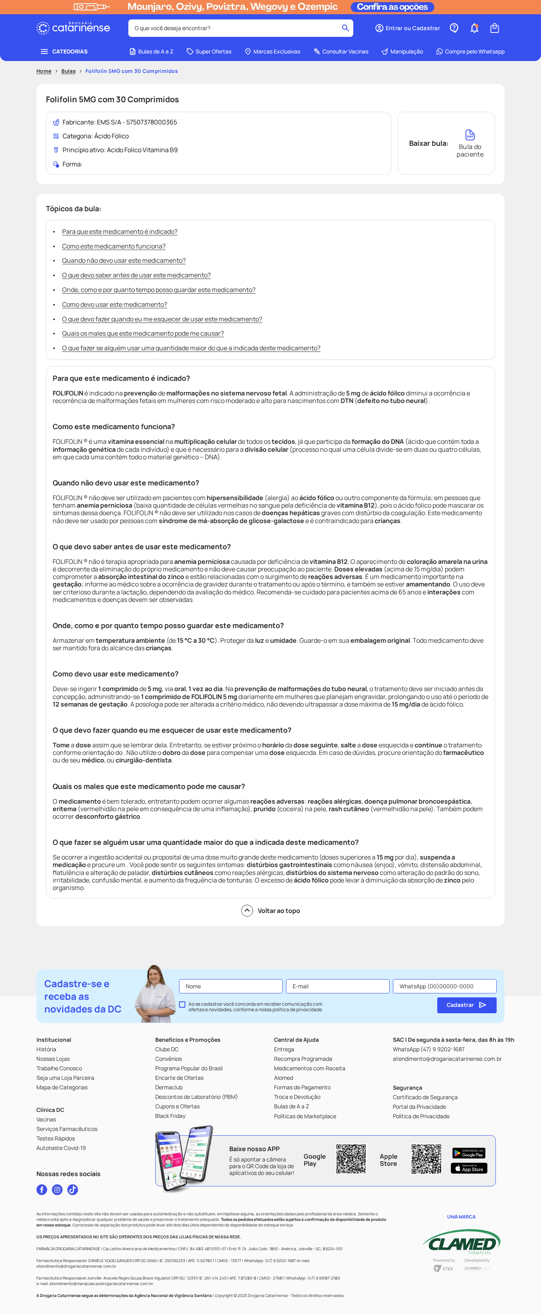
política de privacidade (297, 1009)
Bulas (68, 70)
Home (43, 70)
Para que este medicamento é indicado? (119, 231)
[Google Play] (469, 1153)
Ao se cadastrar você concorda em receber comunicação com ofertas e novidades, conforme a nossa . (256, 1006)
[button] (407, 28)
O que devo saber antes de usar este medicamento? (136, 275)
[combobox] (241, 28)
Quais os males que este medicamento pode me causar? (143, 333)
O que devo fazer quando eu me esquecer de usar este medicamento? (162, 319)
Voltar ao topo (279, 910)
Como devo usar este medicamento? (114, 304)
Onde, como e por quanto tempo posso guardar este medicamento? (158, 289)
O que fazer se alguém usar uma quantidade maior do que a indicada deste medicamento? (191, 348)
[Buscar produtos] (345, 28)
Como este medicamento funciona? (114, 246)
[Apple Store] (469, 1168)
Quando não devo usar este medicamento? (124, 260)
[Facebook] (41, 1189)
